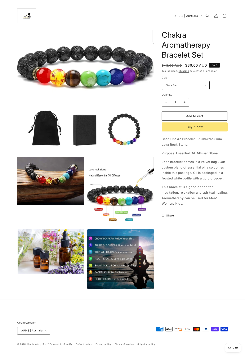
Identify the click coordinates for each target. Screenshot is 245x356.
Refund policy (84, 344)
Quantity (167, 94)
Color (165, 77)
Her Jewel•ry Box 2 (38, 344)
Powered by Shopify (61, 344)
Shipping (184, 70)
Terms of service (124, 344)
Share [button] (170, 215)
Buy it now (195, 127)
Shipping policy (146, 344)
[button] (207, 16)
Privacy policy (103, 344)
